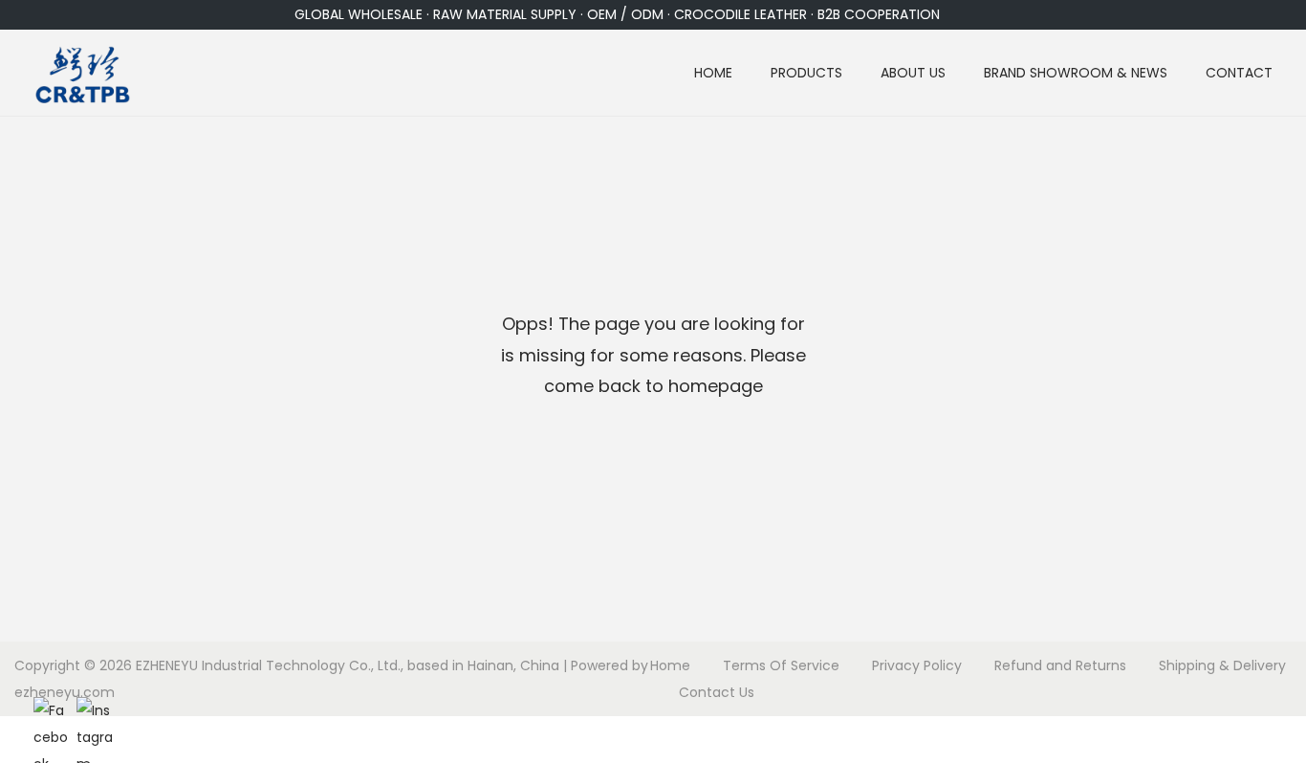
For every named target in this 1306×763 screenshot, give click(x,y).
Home (670, 665)
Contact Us (716, 692)
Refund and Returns (1060, 665)
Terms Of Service (781, 665)
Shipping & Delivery (1222, 665)
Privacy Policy (917, 665)
